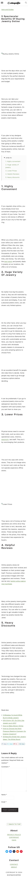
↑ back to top (14, 824)
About (14, 867)
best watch (8, 261)
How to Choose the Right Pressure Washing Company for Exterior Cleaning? (14, 731)
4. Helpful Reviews (12, 174)
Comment (5, 767)
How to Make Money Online (13, 726)
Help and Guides (7, 9)
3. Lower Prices (11, 171)
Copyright (14, 837)
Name (4, 795)
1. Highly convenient (12, 161)
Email (4, 802)
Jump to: (9, 158)
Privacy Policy (14, 834)
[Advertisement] (14, 38)
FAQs (14, 840)
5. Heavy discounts (12, 177)
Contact (14, 864)
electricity (5, 439)
